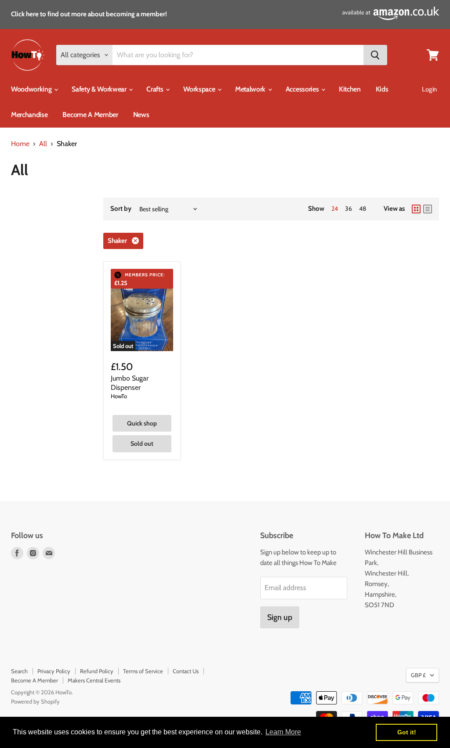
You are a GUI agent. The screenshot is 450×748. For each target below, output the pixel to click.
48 (362, 209)
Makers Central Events (94, 680)
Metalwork (251, 89)
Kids (382, 89)
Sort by (120, 209)
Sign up (279, 617)
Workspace (200, 89)
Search (19, 671)
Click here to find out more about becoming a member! (89, 14)
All (43, 144)
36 (348, 209)
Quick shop (142, 423)
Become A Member (90, 114)
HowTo (119, 396)
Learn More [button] (283, 732)
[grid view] (416, 209)
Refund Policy (96, 671)
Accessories (303, 89)
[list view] (427, 209)
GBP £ (418, 674)
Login (429, 89)
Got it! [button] (406, 732)
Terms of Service (143, 671)
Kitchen (350, 89)
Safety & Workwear (100, 89)
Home (20, 144)
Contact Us (186, 671)
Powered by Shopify (35, 701)
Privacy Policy (53, 671)
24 (334, 209)
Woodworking (32, 89)
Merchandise (29, 114)
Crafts (155, 89)
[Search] (375, 55)
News (141, 114)
